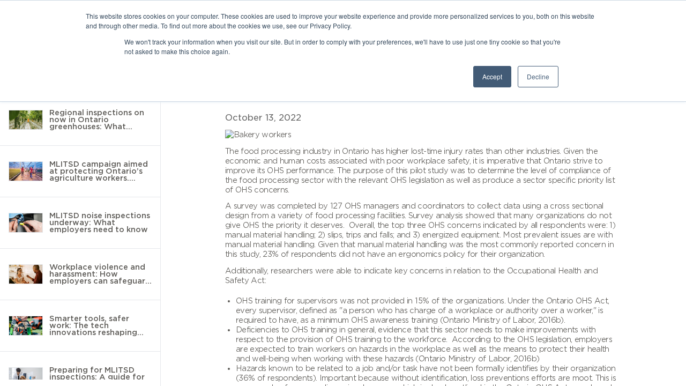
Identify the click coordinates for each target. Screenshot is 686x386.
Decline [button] (538, 76)
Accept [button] (492, 76)
